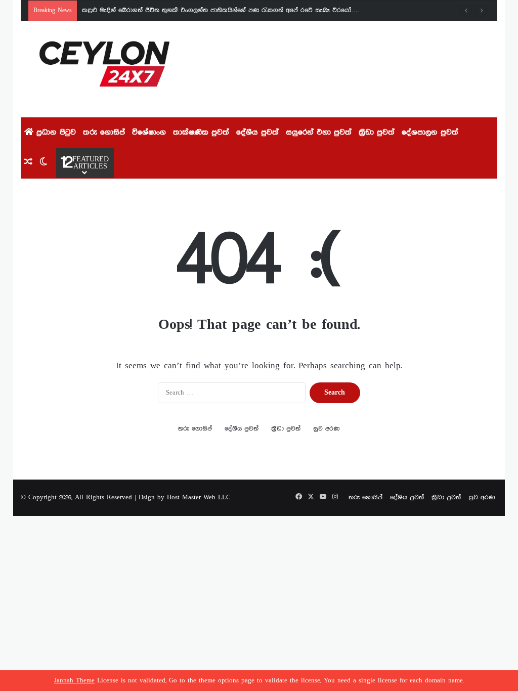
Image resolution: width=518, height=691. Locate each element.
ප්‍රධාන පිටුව (54, 132)
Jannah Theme (74, 680)
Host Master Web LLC (199, 497)
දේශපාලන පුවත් (430, 132)
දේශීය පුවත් (257, 132)
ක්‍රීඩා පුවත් (377, 132)
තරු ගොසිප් (104, 132)
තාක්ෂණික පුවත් (201, 132)
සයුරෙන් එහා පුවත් (319, 132)
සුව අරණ (326, 428)
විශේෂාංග (149, 132)
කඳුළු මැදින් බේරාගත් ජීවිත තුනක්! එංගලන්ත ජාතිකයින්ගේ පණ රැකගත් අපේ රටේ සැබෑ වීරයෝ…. (220, 10)
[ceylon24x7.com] (104, 69)
